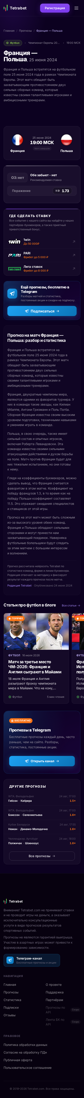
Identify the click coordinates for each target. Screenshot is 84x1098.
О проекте (54, 984)
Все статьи (69, 605)
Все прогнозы (39, 856)
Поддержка (55, 992)
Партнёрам (54, 1000)
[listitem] (42, 242)
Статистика (12, 1000)
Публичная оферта (18, 1060)
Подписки (11, 1007)
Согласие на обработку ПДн (25, 1052)
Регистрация (55, 8)
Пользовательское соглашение (28, 1067)
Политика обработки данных (25, 1045)
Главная (9, 30)
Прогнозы (25, 30)
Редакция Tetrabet (19, 585)
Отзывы (9, 1015)
